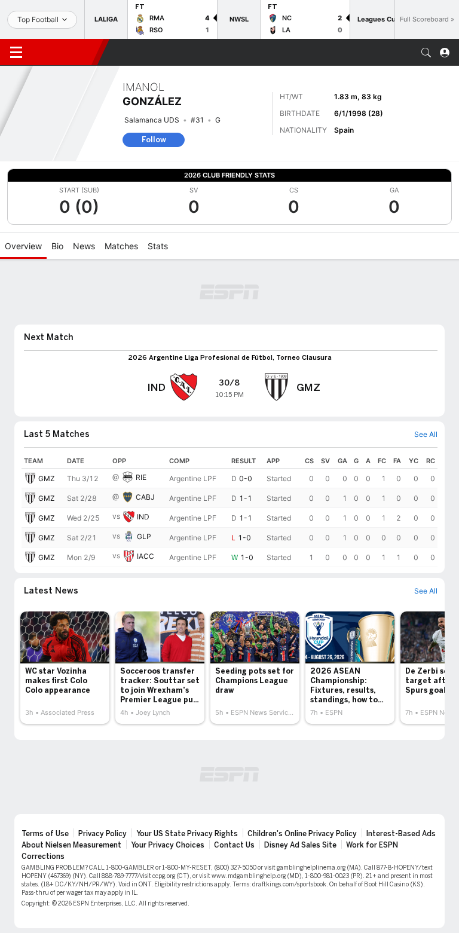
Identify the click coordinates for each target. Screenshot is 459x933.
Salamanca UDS (151, 119)
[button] (426, 52)
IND (143, 516)
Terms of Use (45, 834)
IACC (145, 556)
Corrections (43, 856)
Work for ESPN (372, 845)
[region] (229, 510)
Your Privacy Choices (167, 845)
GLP (144, 536)
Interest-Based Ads (401, 834)
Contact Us (234, 845)
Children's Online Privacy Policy (302, 834)
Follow (154, 139)
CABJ (145, 496)
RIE (141, 477)
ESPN (64, 52)
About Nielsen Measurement (71, 845)
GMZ (46, 478)
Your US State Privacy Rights (187, 834)
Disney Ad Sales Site (300, 845)
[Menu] (16, 52)
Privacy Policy (102, 834)
